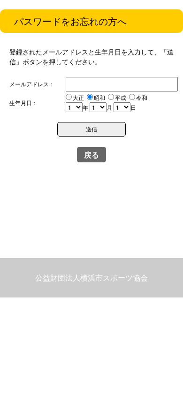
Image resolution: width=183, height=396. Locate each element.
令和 (141, 97)
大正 (78, 97)
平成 (120, 97)
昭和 (99, 97)
